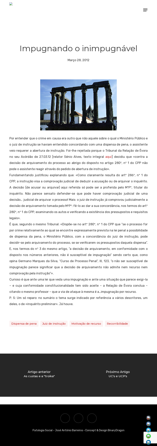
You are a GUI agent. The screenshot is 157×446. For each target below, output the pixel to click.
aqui (108, 157)
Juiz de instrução (54, 323)
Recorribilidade (117, 323)
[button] (145, 10)
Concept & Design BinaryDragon (104, 430)
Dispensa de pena (24, 323)
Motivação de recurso (86, 323)
